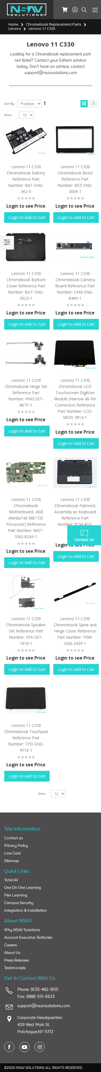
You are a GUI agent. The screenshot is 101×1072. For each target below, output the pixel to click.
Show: (8, 115)
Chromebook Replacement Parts (53, 24)
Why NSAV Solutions (22, 929)
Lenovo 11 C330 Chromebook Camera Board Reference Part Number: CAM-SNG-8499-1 (75, 286)
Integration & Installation (25, 910)
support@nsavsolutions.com (43, 1005)
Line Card (12, 853)
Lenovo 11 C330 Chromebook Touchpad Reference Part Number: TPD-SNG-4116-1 (26, 738)
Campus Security (18, 902)
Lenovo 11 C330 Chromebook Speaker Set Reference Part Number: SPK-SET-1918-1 (26, 631)
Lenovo (14, 28)
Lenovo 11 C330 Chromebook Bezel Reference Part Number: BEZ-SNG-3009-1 (75, 179)
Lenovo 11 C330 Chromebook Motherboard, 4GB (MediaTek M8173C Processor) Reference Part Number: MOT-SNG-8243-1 (26, 518)
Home (13, 24)
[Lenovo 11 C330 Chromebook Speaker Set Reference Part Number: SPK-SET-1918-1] (26, 592)
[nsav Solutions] (27, 9)
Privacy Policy (16, 845)
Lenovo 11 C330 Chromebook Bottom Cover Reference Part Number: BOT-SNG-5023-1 (26, 286)
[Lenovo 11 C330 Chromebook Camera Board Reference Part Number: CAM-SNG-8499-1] (75, 246)
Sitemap (11, 860)
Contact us (13, 838)
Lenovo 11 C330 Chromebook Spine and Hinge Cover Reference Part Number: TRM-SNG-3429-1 (75, 631)
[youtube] (24, 1047)
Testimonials (15, 968)
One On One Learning (22, 887)
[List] (93, 104)
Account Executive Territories (28, 937)
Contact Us (84, 536)
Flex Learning (15, 895)
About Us (12, 952)
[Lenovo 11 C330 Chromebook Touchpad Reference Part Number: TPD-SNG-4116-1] (26, 698)
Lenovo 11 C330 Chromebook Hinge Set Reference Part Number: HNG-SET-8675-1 (26, 393)
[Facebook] (9, 1047)
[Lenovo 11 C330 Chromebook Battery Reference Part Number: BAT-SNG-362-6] (26, 139)
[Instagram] (40, 1047)
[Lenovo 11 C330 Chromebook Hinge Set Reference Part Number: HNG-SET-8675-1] (26, 353)
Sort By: (9, 104)
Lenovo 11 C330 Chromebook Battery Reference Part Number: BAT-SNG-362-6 (26, 179)
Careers (10, 945)
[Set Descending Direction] (44, 103)
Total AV (11, 880)
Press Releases (16, 960)
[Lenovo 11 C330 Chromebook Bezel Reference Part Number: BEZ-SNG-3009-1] (75, 139)
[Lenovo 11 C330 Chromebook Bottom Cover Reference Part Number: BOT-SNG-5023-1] (26, 246)
